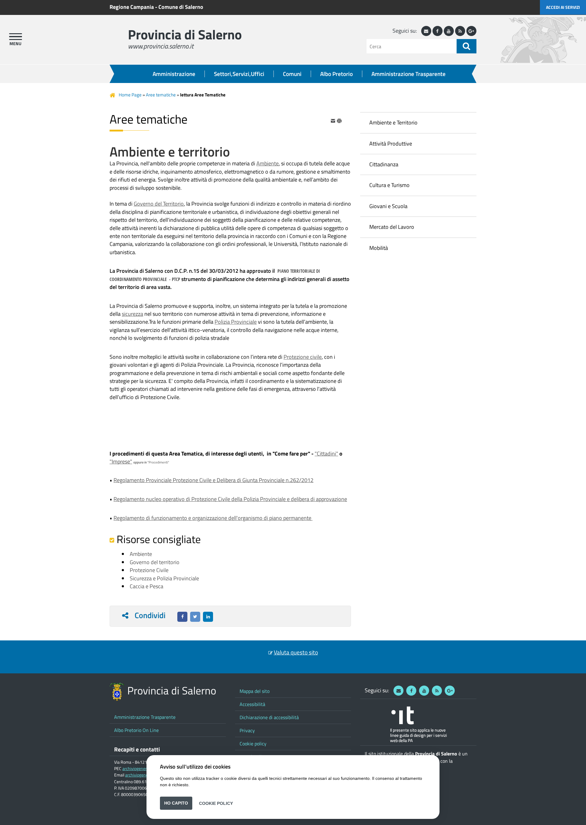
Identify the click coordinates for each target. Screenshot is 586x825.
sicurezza (132, 314)
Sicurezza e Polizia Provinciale (164, 578)
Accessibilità (252, 704)
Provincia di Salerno (185, 34)
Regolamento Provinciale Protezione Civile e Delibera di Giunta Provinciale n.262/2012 (213, 480)
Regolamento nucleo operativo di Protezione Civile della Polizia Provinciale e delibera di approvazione (230, 499)
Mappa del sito (254, 691)
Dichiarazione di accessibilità (269, 717)
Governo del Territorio (159, 204)
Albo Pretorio (336, 73)
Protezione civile (303, 357)
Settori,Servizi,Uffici (239, 73)
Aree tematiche (161, 94)
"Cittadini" (326, 453)
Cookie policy (253, 743)
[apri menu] (15, 37)
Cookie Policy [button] (216, 803)
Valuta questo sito (296, 652)
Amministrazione (174, 73)
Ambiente (267, 163)
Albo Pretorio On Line (136, 730)
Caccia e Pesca (146, 586)
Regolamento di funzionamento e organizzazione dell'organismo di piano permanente (213, 518)
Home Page (130, 94)
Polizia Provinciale (236, 322)
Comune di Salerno (180, 7)
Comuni (292, 73)
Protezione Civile (149, 570)
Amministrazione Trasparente (408, 73)
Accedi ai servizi (563, 7)
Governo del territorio (154, 562)
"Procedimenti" (158, 462)
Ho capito (176, 803)
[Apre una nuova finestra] (182, 617)
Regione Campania (132, 7)
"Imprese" (121, 461)
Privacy (247, 730)
